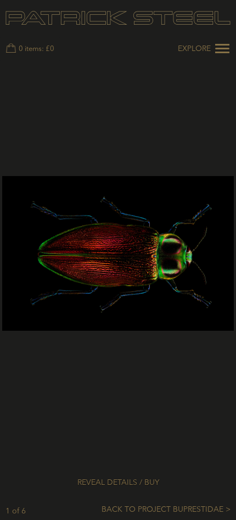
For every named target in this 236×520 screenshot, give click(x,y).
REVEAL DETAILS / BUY (118, 483)
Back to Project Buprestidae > (166, 509)
